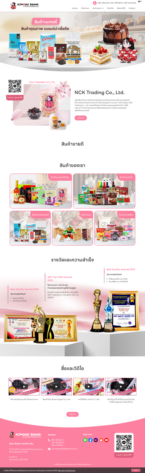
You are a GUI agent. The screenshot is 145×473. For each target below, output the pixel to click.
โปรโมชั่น (110, 8)
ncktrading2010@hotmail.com (65, 448)
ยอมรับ (136, 470)
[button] (11, 42)
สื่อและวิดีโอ (121, 8)
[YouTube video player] (24, 386)
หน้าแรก (75, 8)
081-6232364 (130, 2)
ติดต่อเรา (132, 8)
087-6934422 (104, 2)
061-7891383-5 (117, 2)
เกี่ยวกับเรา (85, 8)
